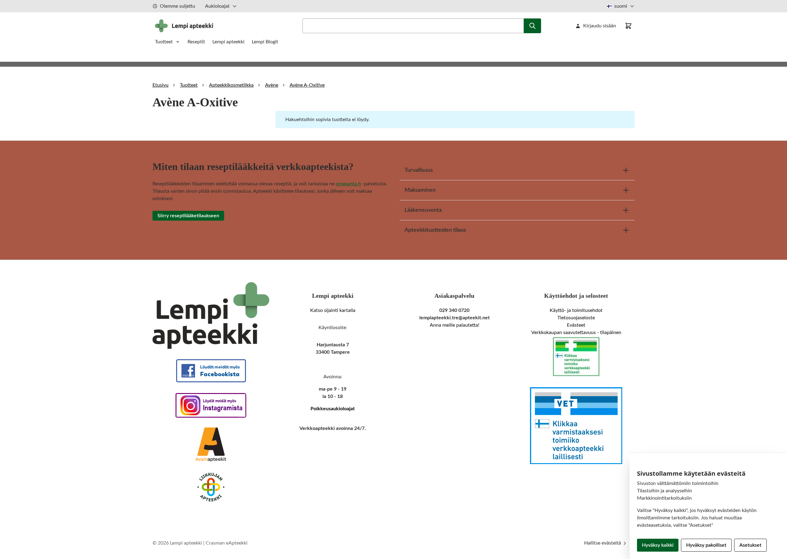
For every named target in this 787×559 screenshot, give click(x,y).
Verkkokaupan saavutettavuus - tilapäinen (576, 332)
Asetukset (750, 545)
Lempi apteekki (228, 41)
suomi (620, 6)
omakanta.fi (348, 183)
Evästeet (576, 325)
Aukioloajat (217, 6)
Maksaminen (420, 190)
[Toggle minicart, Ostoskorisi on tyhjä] (628, 26)
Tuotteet (164, 41)
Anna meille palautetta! (454, 325)
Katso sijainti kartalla (332, 310)
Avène (271, 85)
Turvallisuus (419, 170)
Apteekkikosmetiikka (231, 85)
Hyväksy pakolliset (706, 545)
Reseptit (196, 41)
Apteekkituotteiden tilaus (435, 230)
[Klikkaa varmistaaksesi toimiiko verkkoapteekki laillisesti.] (576, 356)
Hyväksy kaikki (658, 545)
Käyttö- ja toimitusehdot (576, 310)
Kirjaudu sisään (599, 25)
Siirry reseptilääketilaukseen (188, 215)
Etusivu (160, 85)
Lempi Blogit (265, 41)
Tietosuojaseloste (576, 317)
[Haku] (532, 25)
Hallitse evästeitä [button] (603, 543)
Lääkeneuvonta (423, 210)
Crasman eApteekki (226, 543)
